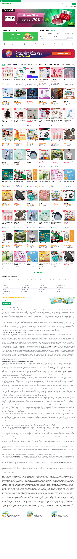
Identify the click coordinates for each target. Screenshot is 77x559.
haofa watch (54, 501)
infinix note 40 (22, 494)
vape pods (60, 502)
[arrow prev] (3, 44)
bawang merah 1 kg (49, 485)
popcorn (64, 476)
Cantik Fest (40, 291)
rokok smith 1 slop (40, 504)
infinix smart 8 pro (48, 500)
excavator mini (8, 482)
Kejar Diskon (58, 283)
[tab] (42, 33)
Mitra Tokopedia (59, 289)
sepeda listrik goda (14, 493)
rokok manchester (69, 498)
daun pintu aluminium (33, 492)
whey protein (58, 505)
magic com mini (33, 485)
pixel (44, 494)
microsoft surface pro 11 (21, 489)
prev (4, 18)
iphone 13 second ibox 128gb (39, 501)
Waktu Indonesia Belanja (25, 283)
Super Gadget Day (59, 287)
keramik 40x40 (49, 486)
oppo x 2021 (23, 504)
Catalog (4, 293)
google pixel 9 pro (10, 496)
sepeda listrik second (65, 494)
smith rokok (14, 506)
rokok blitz (40, 502)
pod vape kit (7, 500)
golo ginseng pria (8, 506)
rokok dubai (68, 502)
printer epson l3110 (26, 492)
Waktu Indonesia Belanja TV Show (44, 283)
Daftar (74, 3)
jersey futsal (45, 480)
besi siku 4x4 (62, 489)
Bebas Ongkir (5, 283)
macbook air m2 (53, 488)
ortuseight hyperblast (60, 480)
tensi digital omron (31, 506)
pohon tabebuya (20, 482)
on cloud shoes (52, 476)
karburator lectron (17, 496)
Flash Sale (5, 285)
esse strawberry (41, 500)
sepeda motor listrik (31, 493)
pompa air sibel (12, 486)
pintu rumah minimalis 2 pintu (58, 485)
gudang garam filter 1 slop (21, 508)
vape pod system (29, 500)
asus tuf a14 (10, 488)
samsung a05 (12, 500)
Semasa (4, 289)
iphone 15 (46, 497)
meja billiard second (65, 481)
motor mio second (47, 496)
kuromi (29, 485)
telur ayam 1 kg (7, 480)
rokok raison (70, 500)
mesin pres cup (49, 490)
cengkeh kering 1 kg (51, 482)
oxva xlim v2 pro (25, 505)
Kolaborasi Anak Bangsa (25, 289)
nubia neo (24, 500)
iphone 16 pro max (22, 501)
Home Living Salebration (42, 287)
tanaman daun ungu (29, 484)
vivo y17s (27, 501)
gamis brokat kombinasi (11, 476)
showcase (67, 482)
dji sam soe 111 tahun (13, 502)
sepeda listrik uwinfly (57, 492)
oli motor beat (40, 494)
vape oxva (31, 501)
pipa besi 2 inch (28, 489)
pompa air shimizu (50, 492)
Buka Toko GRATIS (6, 303)
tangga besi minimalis (15, 490)
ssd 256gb (9, 489)
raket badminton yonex (11, 481)
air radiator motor (69, 496)
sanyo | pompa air (51, 489)
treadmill (20, 480)
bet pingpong (71, 480)
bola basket (26, 481)
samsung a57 (4, 497)
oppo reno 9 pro (54, 502)
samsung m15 (15, 501)
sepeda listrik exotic (59, 493)
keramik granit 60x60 (37, 486)
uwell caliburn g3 (9, 508)
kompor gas (7, 486)
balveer (17, 486)
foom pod (53, 500)
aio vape (63, 505)
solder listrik (21, 486)
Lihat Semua (52, 30)
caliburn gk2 (25, 506)
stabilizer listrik (55, 484)
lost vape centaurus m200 (51, 505)
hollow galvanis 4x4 (29, 490)
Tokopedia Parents (24, 291)
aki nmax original (10, 497)
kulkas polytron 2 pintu (17, 477)
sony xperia (65, 504)
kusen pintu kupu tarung (68, 493)
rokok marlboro (37, 506)
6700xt (40, 488)
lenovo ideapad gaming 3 (28, 488)
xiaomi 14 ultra (35, 500)
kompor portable (34, 482)
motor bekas (27, 496)
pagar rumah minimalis (52, 493)
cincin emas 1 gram (41, 476)
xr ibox (5, 505)
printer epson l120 (14, 492)
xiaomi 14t (45, 504)
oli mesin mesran (29, 494)
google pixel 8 (26, 497)
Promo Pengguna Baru (25, 285)
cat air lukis (34, 480)
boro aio (39, 505)
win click (3, 508)
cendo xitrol (20, 505)
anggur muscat (24, 477)
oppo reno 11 (13, 504)
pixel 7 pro (53, 496)
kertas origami (68, 489)
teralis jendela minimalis (41, 485)
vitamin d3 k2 (43, 505)
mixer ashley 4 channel (27, 498)
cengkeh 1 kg (62, 482)
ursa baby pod (70, 501)
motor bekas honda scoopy (51, 494)
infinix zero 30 (50, 498)
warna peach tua (26, 476)
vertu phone (58, 494)
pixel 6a (21, 498)
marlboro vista (10, 501)
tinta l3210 (4, 492)
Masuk (69, 3)
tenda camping (53, 481)
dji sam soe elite (71, 506)
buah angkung (49, 477)
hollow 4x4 (9, 493)
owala (9, 484)
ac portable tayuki (69, 476)
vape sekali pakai (65, 506)
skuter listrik (58, 496)
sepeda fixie (4, 496)
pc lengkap (44, 486)
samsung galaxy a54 (6, 502)
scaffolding (14, 489)
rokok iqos (14, 508)
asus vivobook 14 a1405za (28, 486)
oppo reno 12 (62, 498)
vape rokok (54, 506)
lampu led (38, 489)
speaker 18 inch (7, 498)
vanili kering (36, 484)
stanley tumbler (24, 485)
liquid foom (59, 501)
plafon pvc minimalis (14, 484)
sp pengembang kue (22, 484)
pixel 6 (70, 494)
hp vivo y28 (42, 496)
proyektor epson (36, 490)
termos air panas (67, 485)
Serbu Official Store (6, 291)
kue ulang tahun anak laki (65, 477)
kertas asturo (8, 490)
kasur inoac (20, 492)
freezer (28, 477)
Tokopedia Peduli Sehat (25, 287)
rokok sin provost (48, 506)
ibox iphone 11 (63, 496)
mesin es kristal (62, 484)
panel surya (36, 488)
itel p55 (63, 502)
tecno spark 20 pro (34, 502)
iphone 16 (23, 496)
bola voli (37, 480)
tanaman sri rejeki (56, 490)
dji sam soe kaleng (7, 504)
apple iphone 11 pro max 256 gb (61, 500)
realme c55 (20, 502)
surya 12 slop (59, 506)
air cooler (46, 476)
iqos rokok (43, 506)
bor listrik (40, 484)
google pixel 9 (35, 494)
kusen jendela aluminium (69, 490)
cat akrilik (45, 482)
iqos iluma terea (28, 504)
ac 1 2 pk (33, 477)
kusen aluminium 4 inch (23, 493)
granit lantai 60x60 (5, 485)
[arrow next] (73, 44)
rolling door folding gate (46, 488)
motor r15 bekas (36, 496)
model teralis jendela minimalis (18, 488)
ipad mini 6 (16, 497)
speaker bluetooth (65, 497)
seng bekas (8, 492)
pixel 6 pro (36, 497)
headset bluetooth (52, 497)
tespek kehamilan (68, 505)
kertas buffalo (57, 489)
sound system (41, 497)
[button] (71, 6)
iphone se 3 (34, 504)
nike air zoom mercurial (14, 480)
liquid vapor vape (18, 500)
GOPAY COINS (58, 291)
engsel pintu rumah (38, 493)
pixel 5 (31, 496)
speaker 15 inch (16, 498)
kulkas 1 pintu (44, 477)
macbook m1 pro (70, 486)
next (73, 18)
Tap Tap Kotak (5, 287)
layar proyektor (22, 490)
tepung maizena (72, 482)
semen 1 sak (10, 494)
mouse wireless (69, 488)
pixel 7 (12, 498)
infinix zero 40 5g (46, 502)
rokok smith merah (59, 504)
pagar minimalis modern (61, 488)
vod (50, 502)
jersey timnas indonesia (27, 480)
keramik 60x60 (64, 492)
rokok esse (50, 504)
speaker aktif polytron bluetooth (41, 498)
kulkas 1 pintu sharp (58, 476)
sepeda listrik (4, 494)
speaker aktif (20, 497)
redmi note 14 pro (64, 501)
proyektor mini (62, 490)
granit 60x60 (5, 484)
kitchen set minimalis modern (47, 484)
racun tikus (57, 482)
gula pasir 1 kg (11, 485)
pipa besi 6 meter (18, 485)
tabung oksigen (19, 506)
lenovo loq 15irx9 (56, 486)
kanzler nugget (38, 477)
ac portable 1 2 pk (19, 476)
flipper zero (34, 489)
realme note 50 (58, 497)
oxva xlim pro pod (56, 498)
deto (12, 505)
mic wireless (31, 497)
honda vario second (16, 494)
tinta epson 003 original (42, 492)
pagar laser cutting (43, 490)
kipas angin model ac (56, 477)
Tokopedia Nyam (41, 285)
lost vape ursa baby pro (30, 508)
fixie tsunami (45, 493)
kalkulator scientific (44, 489)
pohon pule (67, 484)
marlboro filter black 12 (27, 502)
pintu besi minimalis (62, 486)
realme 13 (33, 498)
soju (31, 477)
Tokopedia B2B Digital (42, 289)
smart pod (18, 504)
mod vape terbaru (48, 501)
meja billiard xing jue (38, 481)
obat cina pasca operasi (33, 505)
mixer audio (72, 484)
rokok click (8, 505)
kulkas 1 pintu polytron (33, 476)
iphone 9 (54, 504)
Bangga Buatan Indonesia (60, 285)
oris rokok (15, 505)
